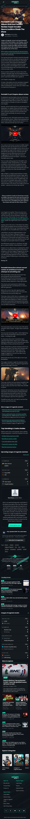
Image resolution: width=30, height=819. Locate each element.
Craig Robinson (5, 718)
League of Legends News (18, 768)
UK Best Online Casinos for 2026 (10, 436)
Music (23, 547)
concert (17, 545)
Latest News (19, 783)
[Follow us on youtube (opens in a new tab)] (15, 810)
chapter (11, 545)
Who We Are (6, 783)
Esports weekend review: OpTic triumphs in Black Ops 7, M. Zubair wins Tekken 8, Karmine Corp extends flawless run (11, 726)
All (28, 613)
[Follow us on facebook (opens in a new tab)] (10, 810)
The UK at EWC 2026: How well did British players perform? (14, 598)
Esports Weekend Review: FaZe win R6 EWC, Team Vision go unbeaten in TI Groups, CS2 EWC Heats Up (21, 706)
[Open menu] (4, 2)
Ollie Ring (5, 686)
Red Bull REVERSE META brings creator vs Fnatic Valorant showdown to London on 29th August (14, 606)
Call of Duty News (5, 768)
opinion (7, 549)
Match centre (26, 454)
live (16, 547)
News (5, 6)
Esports (18, 785)
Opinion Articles (20, 790)
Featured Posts (19, 788)
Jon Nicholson (18, 707)
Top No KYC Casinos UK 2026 (9, 444)
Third (6, 551)
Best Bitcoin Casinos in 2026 (9, 438)
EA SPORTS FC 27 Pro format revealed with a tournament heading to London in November (11, 591)
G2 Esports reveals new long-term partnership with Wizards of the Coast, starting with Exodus (13, 734)
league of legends (9, 547)
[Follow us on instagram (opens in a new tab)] (24, 810)
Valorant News (6, 797)
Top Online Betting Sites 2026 (9, 441)
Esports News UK (5, 707)
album (6, 545)
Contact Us (6, 788)
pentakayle (13, 549)
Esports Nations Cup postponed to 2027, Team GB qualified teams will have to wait (15, 682)
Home (2, 6)
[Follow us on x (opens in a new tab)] (6, 810)
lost (19, 547)
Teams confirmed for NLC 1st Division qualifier (14, 414)
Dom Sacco (7, 34)
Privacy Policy (6, 785)
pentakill (19, 549)
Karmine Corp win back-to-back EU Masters (13, 420)
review (24, 549)
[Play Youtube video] (15, 133)
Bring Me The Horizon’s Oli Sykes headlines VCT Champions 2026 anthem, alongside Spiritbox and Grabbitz (11, 716)
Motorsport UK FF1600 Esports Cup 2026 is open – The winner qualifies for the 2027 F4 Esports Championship (14, 744)
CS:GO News (6, 794)
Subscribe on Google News (16, 540)
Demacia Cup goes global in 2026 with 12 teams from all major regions (11, 582)
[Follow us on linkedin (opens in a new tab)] (19, 810)
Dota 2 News (6, 803)
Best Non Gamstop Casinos (9, 447)
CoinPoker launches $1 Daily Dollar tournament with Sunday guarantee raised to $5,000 (8, 705)
